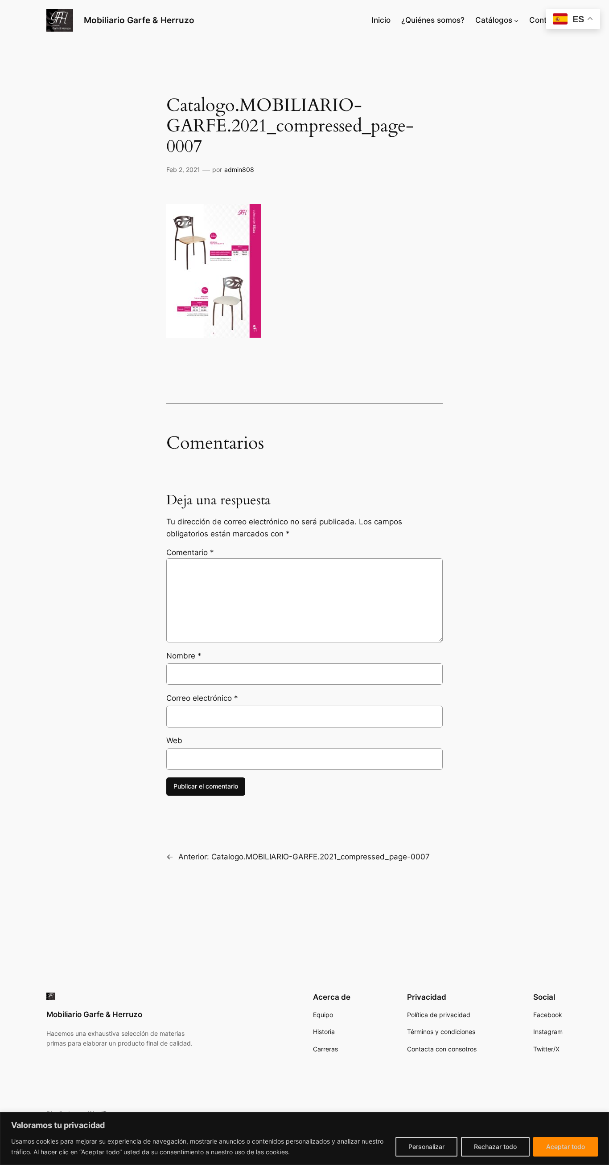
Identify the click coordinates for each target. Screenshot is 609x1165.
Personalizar (426, 1146)
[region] (304, 1138)
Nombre (184, 655)
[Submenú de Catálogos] (516, 20)
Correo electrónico (202, 698)
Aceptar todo (565, 1146)
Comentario (190, 552)
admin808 (239, 169)
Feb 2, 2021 (183, 169)
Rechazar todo (495, 1146)
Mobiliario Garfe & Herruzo (139, 20)
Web (174, 740)
